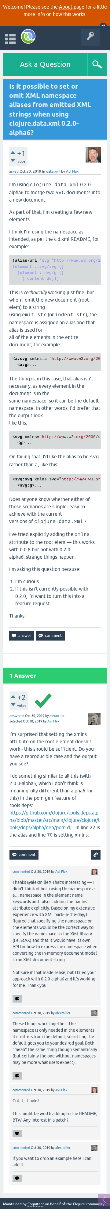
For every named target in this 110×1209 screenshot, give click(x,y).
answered (16, 716)
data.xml (53, 171)
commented (21, 871)
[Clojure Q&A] (28, 36)
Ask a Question (45, 64)
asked (14, 171)
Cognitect (36, 1204)
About (65, 7)
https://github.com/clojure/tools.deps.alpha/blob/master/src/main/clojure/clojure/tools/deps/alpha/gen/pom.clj (54, 820)
